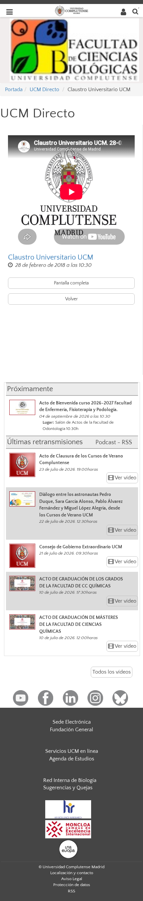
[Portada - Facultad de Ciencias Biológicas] (74, 49)
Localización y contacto (71, 873)
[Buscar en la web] (135, 11)
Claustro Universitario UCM (50, 257)
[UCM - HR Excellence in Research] (68, 809)
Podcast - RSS (113, 442)
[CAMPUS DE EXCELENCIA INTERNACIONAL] (68, 829)
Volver (71, 299)
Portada (14, 89)
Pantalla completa (71, 283)
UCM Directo (44, 89)
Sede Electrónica (72, 722)
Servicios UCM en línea (71, 751)
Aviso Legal (71, 878)
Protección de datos (71, 884)
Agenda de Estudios (71, 759)
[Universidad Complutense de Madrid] (71, 10)
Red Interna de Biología (69, 780)
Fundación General (71, 730)
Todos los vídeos (111, 672)
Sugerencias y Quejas (67, 788)
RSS (71, 891)
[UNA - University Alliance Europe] (68, 849)
